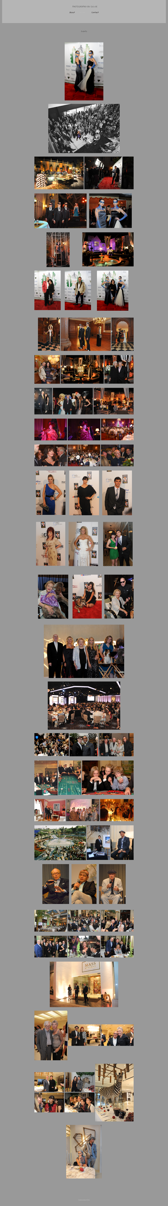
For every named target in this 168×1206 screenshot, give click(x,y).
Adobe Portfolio (86, 1200)
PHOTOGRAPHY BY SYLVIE (84, 6)
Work (82, 12)
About (72, 12)
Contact (95, 12)
